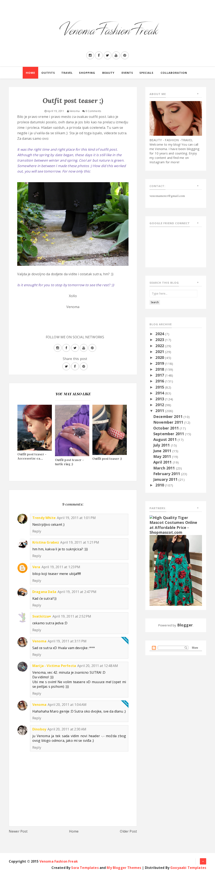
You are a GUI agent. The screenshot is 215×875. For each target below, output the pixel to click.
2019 (160, 363)
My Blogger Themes (124, 867)
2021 (160, 351)
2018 (160, 369)
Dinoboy (39, 729)
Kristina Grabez (45, 542)
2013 (160, 398)
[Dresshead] (175, 569)
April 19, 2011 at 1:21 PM (79, 542)
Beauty (108, 73)
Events (127, 73)
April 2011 (163, 462)
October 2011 (166, 428)
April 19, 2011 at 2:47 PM (77, 591)
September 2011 (169, 433)
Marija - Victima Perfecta (54, 665)
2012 (160, 404)
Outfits (48, 73)
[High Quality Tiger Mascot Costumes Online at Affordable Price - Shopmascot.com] (175, 524)
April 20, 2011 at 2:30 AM (66, 729)
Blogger (185, 624)
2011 (160, 410)
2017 (160, 375)
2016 (160, 380)
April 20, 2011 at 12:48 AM (97, 665)
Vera (36, 567)
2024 (160, 333)
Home (30, 73)
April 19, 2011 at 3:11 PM (67, 641)
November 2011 (168, 422)
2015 (160, 387)
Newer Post (18, 831)
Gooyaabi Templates (188, 867)
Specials (146, 73)
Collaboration (174, 73)
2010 (160, 485)
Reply (36, 531)
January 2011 (165, 479)
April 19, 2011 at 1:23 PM (61, 567)
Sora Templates (84, 867)
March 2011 (164, 467)
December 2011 (168, 416)
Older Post (128, 831)
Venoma (39, 641)
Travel (67, 73)
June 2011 (162, 450)
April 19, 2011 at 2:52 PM (71, 616)
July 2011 (162, 445)
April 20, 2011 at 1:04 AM (67, 704)
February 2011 (167, 473)
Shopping (87, 73)
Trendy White (44, 517)
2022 (160, 345)
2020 (160, 357)
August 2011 (165, 439)
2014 (160, 392)
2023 (160, 339)
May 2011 (162, 456)
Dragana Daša (44, 591)
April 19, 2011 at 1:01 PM (76, 517)
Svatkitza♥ (41, 616)
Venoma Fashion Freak (58, 861)
